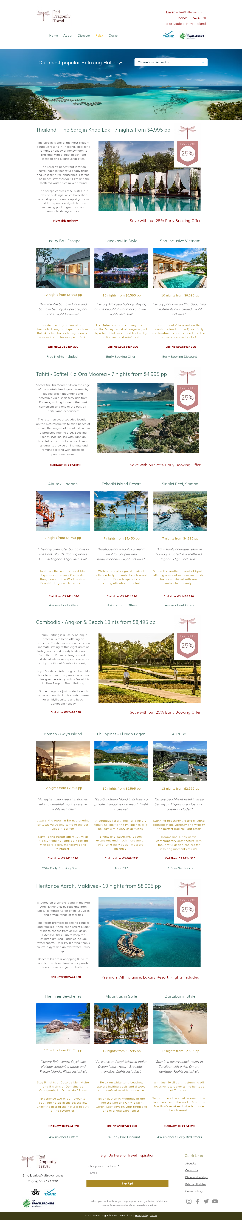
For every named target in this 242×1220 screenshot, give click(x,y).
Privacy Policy (141, 1215)
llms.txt (153, 1215)
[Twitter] (206, 1201)
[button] (60, 346)
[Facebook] (197, 1201)
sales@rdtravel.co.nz (191, 12)
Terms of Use (125, 1215)
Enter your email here (101, 1166)
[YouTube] (215, 1201)
